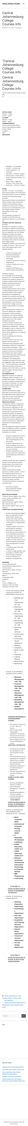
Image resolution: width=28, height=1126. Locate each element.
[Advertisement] (14, 45)
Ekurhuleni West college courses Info (13, 1069)
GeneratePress (14, 1123)
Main (19, 998)
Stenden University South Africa (11, 1076)
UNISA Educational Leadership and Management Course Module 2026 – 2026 (13, 1005)
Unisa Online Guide (11, 4)
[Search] (24, 1016)
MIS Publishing (8, 1000)
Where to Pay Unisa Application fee (12, 1067)
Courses (15, 998)
